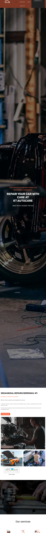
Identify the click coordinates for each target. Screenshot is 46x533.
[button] (38, 1)
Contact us (22, 5)
